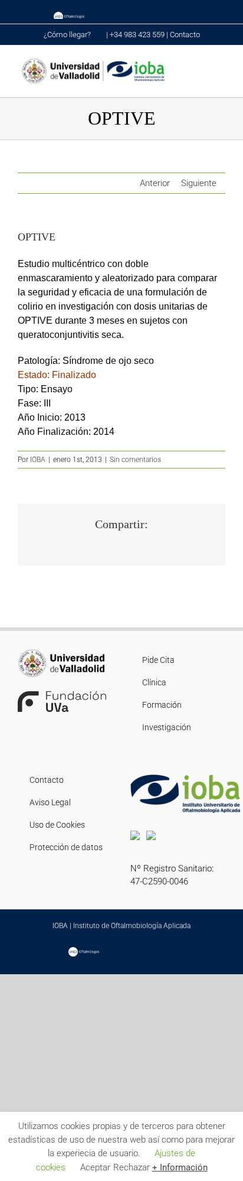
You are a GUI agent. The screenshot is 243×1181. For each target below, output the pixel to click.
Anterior (155, 183)
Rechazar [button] (131, 1167)
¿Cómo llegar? (68, 34)
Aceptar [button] (95, 1167)
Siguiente (198, 183)
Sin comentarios (135, 460)
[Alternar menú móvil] (220, 63)
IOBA (37, 460)
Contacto (185, 34)
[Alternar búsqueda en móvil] (199, 63)
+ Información (180, 1167)
